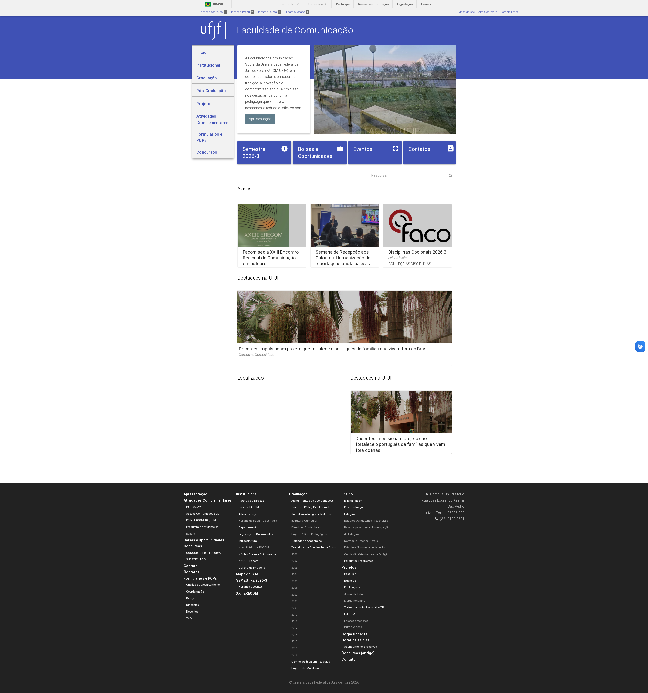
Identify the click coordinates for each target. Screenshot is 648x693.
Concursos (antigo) (358, 653)
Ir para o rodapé (296, 12)
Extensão (350, 580)
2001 (294, 554)
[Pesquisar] (413, 176)
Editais (190, 533)
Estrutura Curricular (304, 520)
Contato (191, 566)
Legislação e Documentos (256, 534)
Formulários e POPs (200, 578)
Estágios (349, 514)
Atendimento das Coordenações (312, 500)
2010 (294, 614)
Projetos (348, 567)
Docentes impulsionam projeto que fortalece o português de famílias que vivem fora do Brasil (334, 348)
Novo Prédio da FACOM (254, 547)
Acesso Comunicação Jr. (202, 513)
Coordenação (195, 591)
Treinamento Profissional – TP (364, 607)
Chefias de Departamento (203, 584)
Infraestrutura (248, 541)
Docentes (192, 611)
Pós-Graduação (354, 507)
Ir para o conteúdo (213, 12)
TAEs (189, 618)
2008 (294, 601)
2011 (294, 621)
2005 (294, 581)
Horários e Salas (355, 640)
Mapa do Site (466, 12)
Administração (248, 514)
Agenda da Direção (251, 500)
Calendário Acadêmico (306, 541)
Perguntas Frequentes (358, 561)
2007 (294, 594)
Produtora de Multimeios (202, 527)
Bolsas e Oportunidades (204, 540)
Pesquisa (350, 574)
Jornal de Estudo (355, 594)
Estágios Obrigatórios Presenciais (366, 520)
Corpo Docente (354, 634)
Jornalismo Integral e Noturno (311, 514)
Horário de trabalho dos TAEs (258, 520)
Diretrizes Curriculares (306, 527)
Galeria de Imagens (252, 567)
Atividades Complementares (208, 500)
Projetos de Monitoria (305, 668)
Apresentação (195, 494)
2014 (294, 635)
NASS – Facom (248, 561)
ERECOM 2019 (353, 627)
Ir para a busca (269, 12)
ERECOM (349, 614)
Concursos (193, 546)
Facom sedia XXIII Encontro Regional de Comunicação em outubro (271, 257)
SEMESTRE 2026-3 (251, 580)
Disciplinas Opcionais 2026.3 (417, 251)
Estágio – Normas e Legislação (364, 547)
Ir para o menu (242, 12)
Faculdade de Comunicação (294, 30)
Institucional (247, 494)
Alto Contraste (487, 12)
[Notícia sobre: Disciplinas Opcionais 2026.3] (417, 235)
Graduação (298, 494)
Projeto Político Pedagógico (309, 534)
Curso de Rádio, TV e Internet (310, 507)
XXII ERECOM (247, 593)
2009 (294, 608)
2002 (294, 561)
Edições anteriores (356, 621)
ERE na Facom (353, 500)
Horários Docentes (251, 586)
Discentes (192, 605)
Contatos (192, 572)
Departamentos (249, 527)
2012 (294, 628)
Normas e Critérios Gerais (361, 541)
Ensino (347, 494)
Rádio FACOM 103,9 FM (201, 520)
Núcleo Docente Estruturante (257, 554)
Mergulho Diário (354, 600)
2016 (294, 655)
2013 (294, 641)
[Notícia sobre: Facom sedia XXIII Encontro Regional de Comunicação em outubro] (272, 235)
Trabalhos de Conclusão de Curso (313, 547)
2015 (294, 648)
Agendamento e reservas (360, 646)
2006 (294, 587)
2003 (294, 567)
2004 (294, 574)
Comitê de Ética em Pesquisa (310, 661)
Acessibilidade (509, 12)
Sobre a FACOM (249, 507)
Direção (191, 598)
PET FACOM (193, 506)
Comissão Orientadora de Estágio (366, 554)
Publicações (352, 587)
